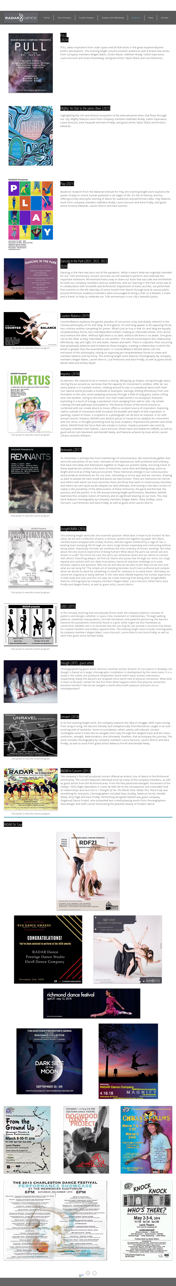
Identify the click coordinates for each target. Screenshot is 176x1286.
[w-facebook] (81, 1276)
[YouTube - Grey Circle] (94, 1273)
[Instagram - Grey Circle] (88, 1273)
